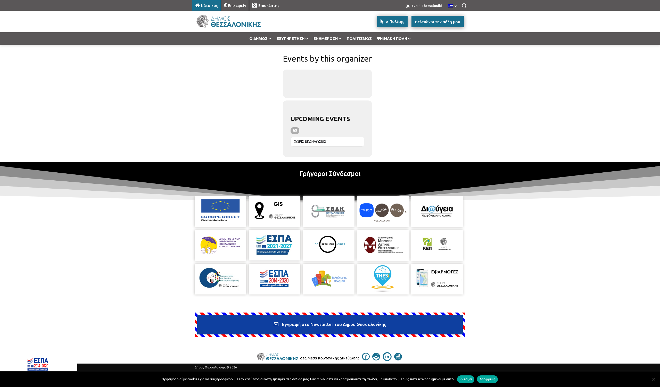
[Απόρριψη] (653, 379)
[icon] (366, 359)
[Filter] (295, 130)
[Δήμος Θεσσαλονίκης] (233, 21)
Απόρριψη (487, 379)
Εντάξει (466, 379)
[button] (464, 5)
